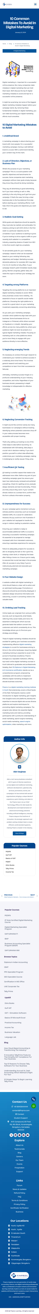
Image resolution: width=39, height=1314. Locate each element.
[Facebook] (23, 1135)
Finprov (5, 687)
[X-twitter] (11, 1135)
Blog (6, 1042)
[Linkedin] (15, 1135)
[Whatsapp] (33, 1106)
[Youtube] (27, 1135)
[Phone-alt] (33, 1099)
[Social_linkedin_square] (19, 766)
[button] (35, 4)
